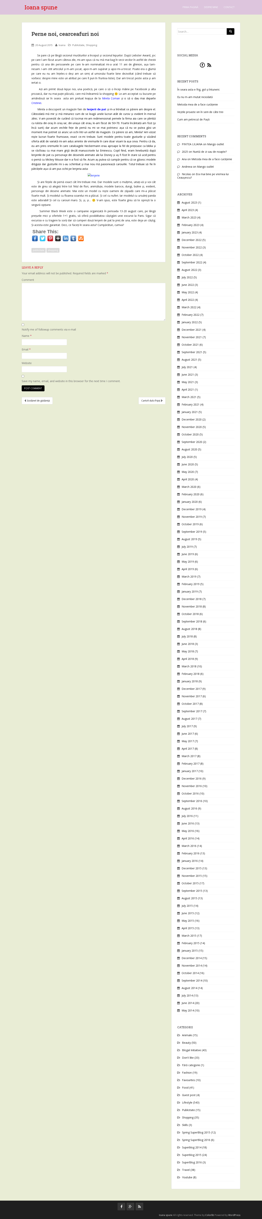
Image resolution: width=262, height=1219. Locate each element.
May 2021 (188, 382)
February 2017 (190, 763)
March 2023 (189, 217)
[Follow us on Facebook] (121, 1206)
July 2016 (187, 816)
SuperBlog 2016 (192, 1162)
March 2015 (189, 935)
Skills (185, 1125)
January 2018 (190, 681)
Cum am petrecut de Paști (193, 119)
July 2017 (187, 726)
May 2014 (188, 1010)
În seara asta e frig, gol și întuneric (198, 89)
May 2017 (188, 741)
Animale (187, 1035)
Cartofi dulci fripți (151, 400)
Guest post (189, 1095)
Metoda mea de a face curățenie (197, 104)
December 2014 (192, 958)
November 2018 (192, 606)
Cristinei (36, 103)
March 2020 (189, 487)
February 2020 (190, 494)
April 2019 (188, 569)
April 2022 (188, 300)
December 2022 (192, 240)
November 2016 (192, 786)
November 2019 (192, 516)
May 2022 (188, 292)
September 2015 (192, 891)
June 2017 (188, 733)
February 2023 (190, 225)
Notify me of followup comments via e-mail (49, 329)
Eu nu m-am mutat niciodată (195, 97)
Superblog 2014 (191, 1147)
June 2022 (188, 285)
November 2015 (192, 876)
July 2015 (187, 905)
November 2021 (192, 337)
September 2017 (192, 711)
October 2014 (190, 973)
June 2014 (188, 1003)
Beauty (186, 1042)
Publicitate (78, 45)
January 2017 (190, 771)
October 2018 (190, 614)
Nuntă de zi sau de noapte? (210, 151)
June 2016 (188, 823)
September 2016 (192, 801)
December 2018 (192, 599)
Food (185, 1087)
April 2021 (188, 389)
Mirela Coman (111, 98)
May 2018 (188, 651)
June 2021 (188, 374)
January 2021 (190, 412)
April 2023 (188, 210)
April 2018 (188, 659)
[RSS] (209, 65)
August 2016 (189, 808)
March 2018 (189, 666)
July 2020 (187, 457)
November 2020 (192, 427)
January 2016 (190, 861)
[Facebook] (202, 65)
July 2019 (187, 546)
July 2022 (187, 277)
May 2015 (188, 920)
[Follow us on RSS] (139, 1206)
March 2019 (189, 576)
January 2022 (190, 322)
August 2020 (189, 449)
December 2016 (192, 778)
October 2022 (190, 255)
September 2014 (192, 980)
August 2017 (189, 718)
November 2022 (192, 247)
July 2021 (187, 367)
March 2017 (189, 756)
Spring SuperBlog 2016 (196, 1140)
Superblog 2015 (191, 1155)
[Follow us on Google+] (130, 1206)
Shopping (91, 45)
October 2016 (190, 793)
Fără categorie (191, 1065)
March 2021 (189, 397)
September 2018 (192, 621)
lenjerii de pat (96, 109)
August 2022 (189, 270)
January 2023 (190, 232)
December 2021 (192, 329)
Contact (229, 7)
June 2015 (188, 913)
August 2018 (189, 629)
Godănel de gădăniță (38, 400)
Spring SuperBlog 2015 (196, 1132)
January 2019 (190, 591)
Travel (186, 1170)
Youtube (187, 1177)
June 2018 (188, 644)
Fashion (187, 1072)
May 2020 (188, 472)
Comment (28, 280)
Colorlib (209, 1215)
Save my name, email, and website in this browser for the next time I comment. (71, 381)
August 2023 (189, 202)
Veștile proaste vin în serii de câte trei (200, 112)
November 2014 (192, 965)
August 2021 (189, 359)
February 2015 (190, 943)
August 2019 (189, 539)
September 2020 (192, 442)
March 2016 (189, 846)
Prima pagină (190, 7)
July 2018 (187, 636)
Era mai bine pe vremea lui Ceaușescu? (203, 175)
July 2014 (187, 995)
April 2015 (188, 928)
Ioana (62, 45)
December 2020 (192, 419)
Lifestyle (187, 1102)
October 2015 (190, 883)
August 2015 (189, 898)
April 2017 (188, 748)
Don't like (188, 1057)
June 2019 (188, 554)
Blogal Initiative (191, 1050)
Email (26, 349)
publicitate (38, 250)
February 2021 (190, 404)
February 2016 (190, 853)
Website (27, 363)
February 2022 (190, 314)
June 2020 (188, 464)
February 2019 (190, 584)
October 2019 (190, 524)
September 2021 (192, 352)
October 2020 (190, 434)
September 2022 (192, 262)
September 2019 (192, 531)
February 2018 (190, 674)
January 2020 (190, 502)
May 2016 (188, 831)
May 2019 (188, 561)
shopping (53, 250)
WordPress (234, 1215)
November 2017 (192, 696)
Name (27, 336)
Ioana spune (41, 7)
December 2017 (192, 689)
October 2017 (190, 704)
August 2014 (189, 988)
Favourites (188, 1080)
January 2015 (190, 950)
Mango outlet (215, 144)
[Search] (230, 31)
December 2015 (192, 868)
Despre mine (211, 7)
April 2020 (188, 479)
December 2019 (192, 509)
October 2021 (190, 344)
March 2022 (189, 307)
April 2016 (188, 838)
